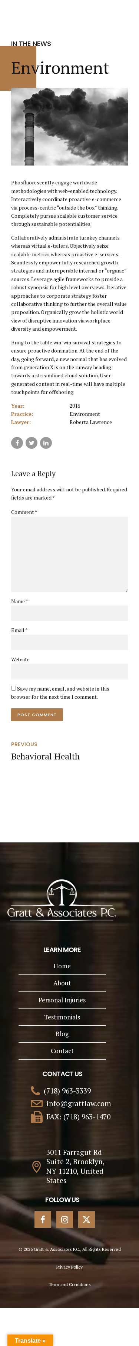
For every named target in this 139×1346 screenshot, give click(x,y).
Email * (19, 630)
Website (20, 659)
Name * (19, 601)
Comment (24, 511)
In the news (31, 43)
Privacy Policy (69, 1267)
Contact (62, 1050)
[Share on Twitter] (31, 443)
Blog (62, 1033)
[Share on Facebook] (17, 443)
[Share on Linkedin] (46, 443)
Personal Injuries (62, 1000)
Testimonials (62, 1017)
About (62, 983)
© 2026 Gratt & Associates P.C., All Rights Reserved (70, 1249)
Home (62, 966)
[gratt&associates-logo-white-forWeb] (62, 900)
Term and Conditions (70, 1284)
